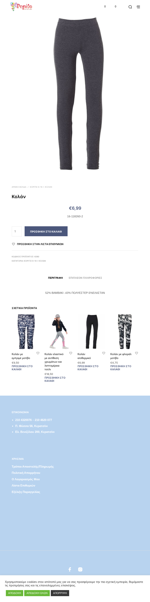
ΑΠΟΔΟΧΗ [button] (14, 593)
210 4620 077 (43, 420)
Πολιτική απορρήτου (26, 472)
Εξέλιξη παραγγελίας (26, 492)
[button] (102, 7)
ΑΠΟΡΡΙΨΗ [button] (60, 593)
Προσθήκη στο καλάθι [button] (22, 368)
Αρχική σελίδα (19, 187)
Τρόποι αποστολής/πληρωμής (33, 466)
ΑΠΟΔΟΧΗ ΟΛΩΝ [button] (37, 593)
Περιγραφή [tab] (55, 277)
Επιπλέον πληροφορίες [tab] (85, 277)
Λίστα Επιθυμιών (23, 485)
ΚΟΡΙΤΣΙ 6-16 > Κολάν (41, 187)
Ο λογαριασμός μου (26, 479)
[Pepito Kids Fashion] (80, 569)
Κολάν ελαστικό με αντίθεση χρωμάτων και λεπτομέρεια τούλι (54, 361)
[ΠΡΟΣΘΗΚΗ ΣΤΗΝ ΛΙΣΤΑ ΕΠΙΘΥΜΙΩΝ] (38, 353)
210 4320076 (23, 420)
